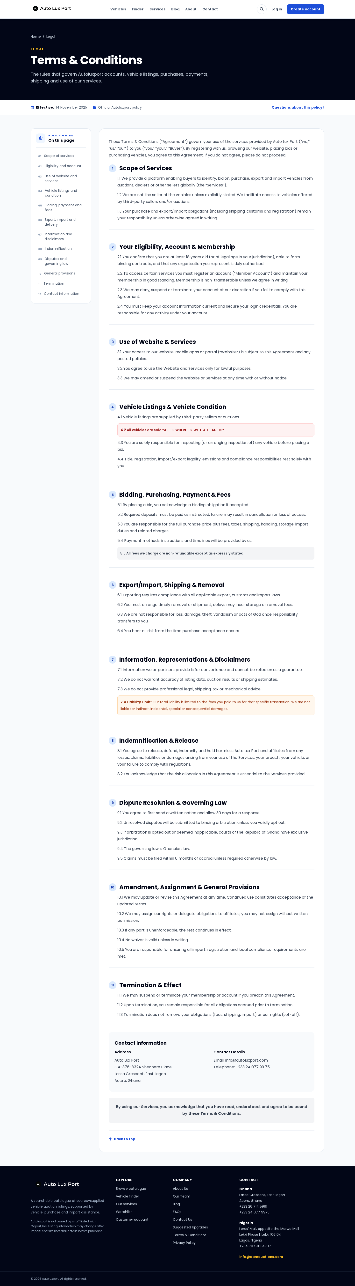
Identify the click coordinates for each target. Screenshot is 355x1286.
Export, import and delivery (57, 222)
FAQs (177, 1211)
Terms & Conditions (189, 1235)
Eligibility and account (59, 165)
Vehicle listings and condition (57, 193)
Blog (175, 9)
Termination (51, 283)
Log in (276, 9)
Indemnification (55, 248)
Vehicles (118, 9)
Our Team (181, 1196)
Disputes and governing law (53, 261)
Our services (126, 1204)
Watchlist (124, 1211)
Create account (305, 9)
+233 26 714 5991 (253, 1206)
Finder (138, 9)
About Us (180, 1188)
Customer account (132, 1219)
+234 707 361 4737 (255, 1246)
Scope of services (56, 155)
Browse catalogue (131, 1188)
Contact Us (182, 1219)
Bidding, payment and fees (60, 207)
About (191, 9)
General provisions (56, 273)
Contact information (58, 293)
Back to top (124, 1139)
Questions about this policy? (298, 107)
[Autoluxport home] (50, 9)
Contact (210, 9)
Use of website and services (57, 178)
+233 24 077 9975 (254, 1212)
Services (157, 9)
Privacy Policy (184, 1242)
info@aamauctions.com (261, 1256)
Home (36, 36)
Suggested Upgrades (190, 1227)
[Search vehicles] (262, 9)
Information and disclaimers (55, 236)
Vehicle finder (127, 1196)
